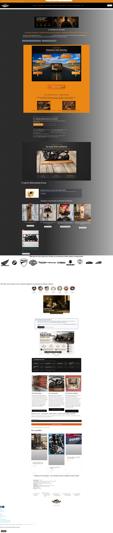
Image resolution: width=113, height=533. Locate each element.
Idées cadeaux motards (38, 124)
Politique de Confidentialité (27, 524)
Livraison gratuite (57, 493)
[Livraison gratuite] (53, 494)
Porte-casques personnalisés (50, 124)
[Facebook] (1, 507)
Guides (82, 5)
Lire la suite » (52, 470)
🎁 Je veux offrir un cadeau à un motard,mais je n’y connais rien (56, 87)
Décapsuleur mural (72, 292)
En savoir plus (43, 193)
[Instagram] (3, 507)
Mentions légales (37, 524)
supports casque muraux (46, 35)
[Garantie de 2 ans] (33, 494)
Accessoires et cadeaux (48, 5)
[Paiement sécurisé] (63, 494)
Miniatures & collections (62, 5)
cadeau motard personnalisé (45, 132)
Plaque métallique (60, 292)
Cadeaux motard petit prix (38, 127)
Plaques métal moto (41, 5)
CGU (33, 524)
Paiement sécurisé (67, 493)
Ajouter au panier (30, 225)
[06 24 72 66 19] (43, 493)
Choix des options (26, 253)
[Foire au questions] (73, 494)
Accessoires (40, 291)
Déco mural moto (69, 5)
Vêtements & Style (55, 5)
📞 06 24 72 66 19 (41, 327)
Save (30, 203)
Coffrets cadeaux (66, 292)
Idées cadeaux (53, 292)
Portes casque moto (34, 292)
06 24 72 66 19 (46, 492)
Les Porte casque (35, 5)
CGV (42, 524)
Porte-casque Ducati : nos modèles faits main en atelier (73, 458)
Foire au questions (77, 493)
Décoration (47, 291)
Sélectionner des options (65, 226)
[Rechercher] (47, 2)
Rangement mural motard (76, 5)
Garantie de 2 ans (37, 493)
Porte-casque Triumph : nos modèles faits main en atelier (38, 463)
